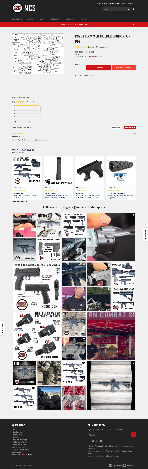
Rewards (132, 3)
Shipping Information (21, 442)
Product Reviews (19, 445)
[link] (111, 237)
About (43, 19)
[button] (105, 56)
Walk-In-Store (18, 447)
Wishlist (16, 437)
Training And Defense (21, 450)
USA (21, 455)
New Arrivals (17, 19)
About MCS (17, 434)
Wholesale (17, 452)
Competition (70, 19)
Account (84, 19)
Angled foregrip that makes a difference (104, 456)
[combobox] (116, 9)
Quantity (78, 64)
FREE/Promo (112, 3)
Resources (55, 19)
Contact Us (17, 432)
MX (30, 455)
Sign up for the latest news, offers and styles (105, 429)
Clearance (101, 3)
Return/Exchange (20, 439)
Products (31, 19)
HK (26, 455)
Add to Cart (98, 68)
